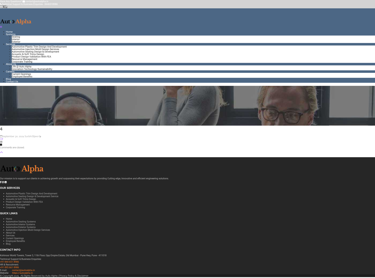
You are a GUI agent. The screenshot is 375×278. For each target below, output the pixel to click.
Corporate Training (22, 61)
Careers (10, 71)
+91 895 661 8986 (9, 267)
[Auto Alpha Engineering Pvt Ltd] (16, 24)
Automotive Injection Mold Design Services (35, 49)
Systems (11, 34)
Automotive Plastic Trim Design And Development (39, 46)
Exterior (16, 41)
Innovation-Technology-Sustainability (32, 69)
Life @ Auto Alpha (21, 66)
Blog (8, 79)
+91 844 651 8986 (9, 261)
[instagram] (4, 7)
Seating (16, 36)
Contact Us (12, 81)
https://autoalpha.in (22, 273)
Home (9, 31)
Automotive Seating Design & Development (35, 51)
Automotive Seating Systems (21, 221)
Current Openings (21, 74)
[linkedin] (1, 7)
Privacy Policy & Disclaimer (74, 275)
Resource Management (24, 59)
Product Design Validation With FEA (31, 56)
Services (10, 44)
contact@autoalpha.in (36, 1)
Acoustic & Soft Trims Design (28, 54)
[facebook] (6, 7)
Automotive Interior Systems (20, 224)
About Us (11, 64)
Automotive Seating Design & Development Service (32, 196)
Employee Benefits (22, 76)
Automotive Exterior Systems (21, 227)
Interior (16, 39)
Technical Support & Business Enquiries (30, 4)
